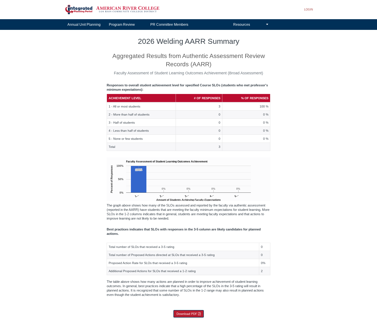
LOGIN (308, 9)
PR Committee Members (169, 24)
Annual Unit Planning (84, 24)
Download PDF (187, 313)
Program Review (122, 24)
